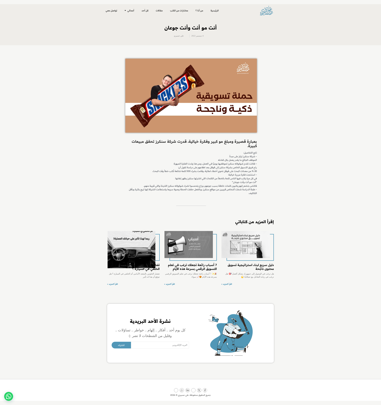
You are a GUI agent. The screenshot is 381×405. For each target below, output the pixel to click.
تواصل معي (111, 10)
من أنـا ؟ (199, 10)
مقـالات (159, 10)
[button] (8, 396)
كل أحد (145, 10)
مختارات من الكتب (179, 10)
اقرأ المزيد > (226, 284)
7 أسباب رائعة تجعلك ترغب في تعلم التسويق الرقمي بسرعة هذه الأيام (192, 267)
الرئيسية (215, 10)
